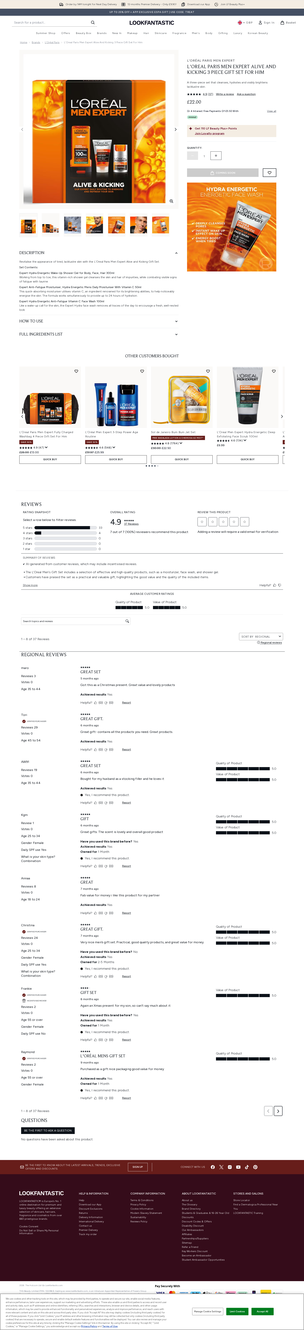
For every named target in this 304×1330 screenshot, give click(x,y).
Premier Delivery (88, 1230)
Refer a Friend (190, 1247)
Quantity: (194, 147)
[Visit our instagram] (230, 1167)
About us (187, 1200)
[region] (152, 1312)
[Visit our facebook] (213, 1167)
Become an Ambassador (197, 1255)
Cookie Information (142, 1208)
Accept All (262, 1311)
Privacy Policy (138, 1204)
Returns (83, 1213)
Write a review (225, 94)
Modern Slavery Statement (146, 1213)
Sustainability (138, 1217)
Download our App (90, 1204)
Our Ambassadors (193, 1230)
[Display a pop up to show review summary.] (46, 447)
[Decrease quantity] (192, 155)
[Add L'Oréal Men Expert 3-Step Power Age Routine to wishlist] (142, 371)
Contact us (85, 1225)
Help (81, 1200)
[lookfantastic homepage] (152, 22)
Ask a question (246, 94)
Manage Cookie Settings (207, 1311)
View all (271, 111)
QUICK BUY (50, 459)
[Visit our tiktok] (247, 1167)
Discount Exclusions (91, 1208)
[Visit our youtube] (238, 1167)
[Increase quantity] (215, 155)
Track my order (88, 1234)
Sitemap (187, 1242)
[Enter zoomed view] (171, 201)
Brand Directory (191, 1208)
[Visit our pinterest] (255, 1167)
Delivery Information (91, 1217)
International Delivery (91, 1221)
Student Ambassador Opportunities (203, 1259)
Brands (36, 42)
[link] (266, 22)
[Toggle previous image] (22, 129)
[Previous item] (22, 416)
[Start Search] (93, 22)
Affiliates (187, 1234)
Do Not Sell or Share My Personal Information (39, 1232)
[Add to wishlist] (269, 172)
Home (23, 42)
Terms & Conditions (142, 1200)
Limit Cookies (237, 1311)
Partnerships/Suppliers (195, 1238)
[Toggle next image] (176, 129)
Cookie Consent (29, 1226)
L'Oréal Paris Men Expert (211, 61)
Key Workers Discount (195, 1251)
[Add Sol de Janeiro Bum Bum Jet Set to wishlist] (208, 371)
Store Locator (241, 1200)
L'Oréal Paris (52, 42)
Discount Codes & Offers (197, 1221)
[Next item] (282, 416)
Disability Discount (193, 1225)
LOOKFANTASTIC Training (248, 1213)
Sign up (138, 1167)
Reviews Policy (138, 1221)
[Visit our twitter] (221, 1167)
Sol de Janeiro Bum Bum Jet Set (173, 432)
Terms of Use (110, 1326)
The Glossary (189, 1204)
